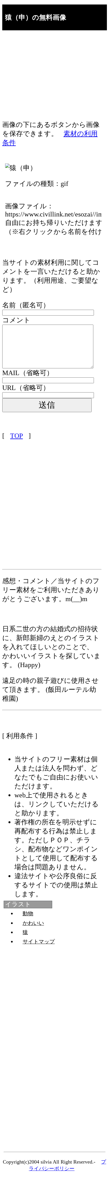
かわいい (33, 923)
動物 (28, 913)
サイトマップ (39, 942)
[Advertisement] (52, 81)
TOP (16, 435)
